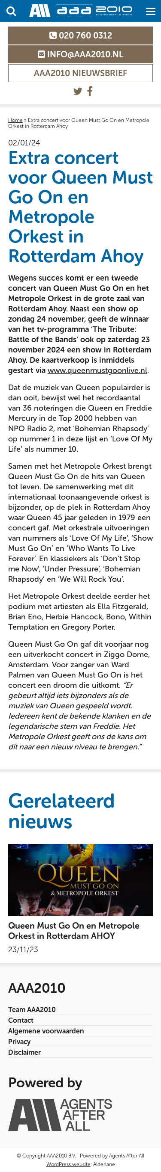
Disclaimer (24, 1052)
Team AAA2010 (32, 1010)
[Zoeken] (11, 11)
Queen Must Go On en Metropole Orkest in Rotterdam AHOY (74, 930)
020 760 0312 (84, 35)
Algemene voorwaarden (46, 1031)
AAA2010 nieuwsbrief (80, 73)
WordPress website (68, 1164)
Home (15, 120)
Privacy (19, 1042)
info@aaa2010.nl (84, 54)
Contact (20, 1020)
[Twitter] (77, 91)
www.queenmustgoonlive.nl (97, 370)
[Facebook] (90, 91)
